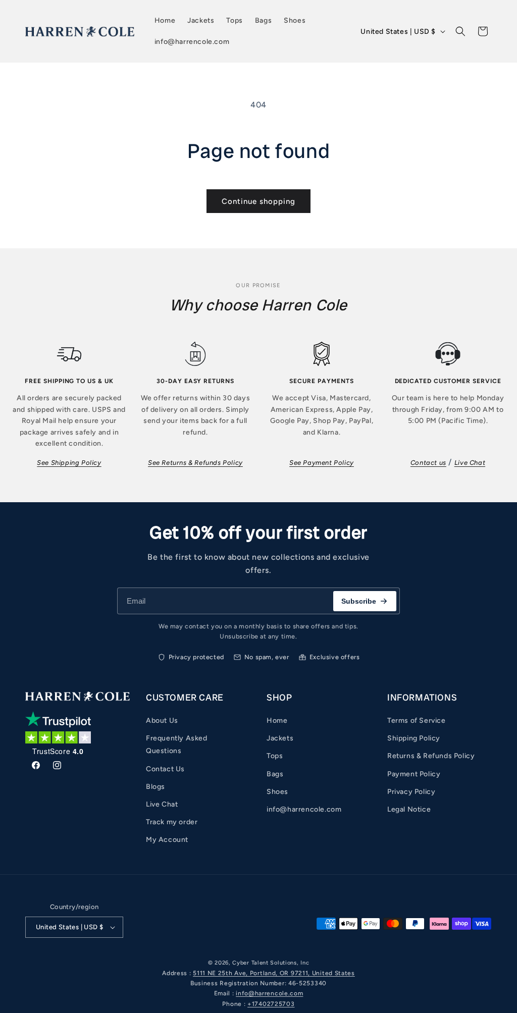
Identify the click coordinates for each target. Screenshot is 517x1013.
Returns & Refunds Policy (431, 756)
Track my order (171, 822)
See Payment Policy (321, 462)
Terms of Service (416, 720)
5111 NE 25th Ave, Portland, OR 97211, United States (274, 973)
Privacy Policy (411, 791)
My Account (167, 839)
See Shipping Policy (69, 462)
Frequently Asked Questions (177, 744)
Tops (275, 756)
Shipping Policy (413, 738)
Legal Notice (409, 809)
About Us (162, 720)
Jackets (280, 738)
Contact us (428, 462)
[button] (460, 31)
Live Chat (469, 462)
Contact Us (165, 769)
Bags (275, 774)
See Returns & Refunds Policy (195, 462)
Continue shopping (258, 201)
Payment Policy (413, 774)
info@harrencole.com (304, 809)
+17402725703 (270, 1003)
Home (277, 720)
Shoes (277, 791)
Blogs (155, 786)
